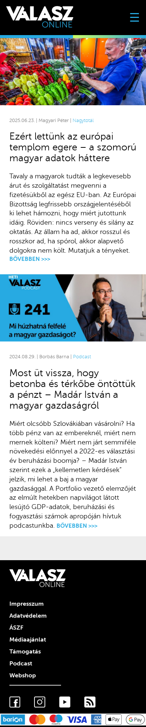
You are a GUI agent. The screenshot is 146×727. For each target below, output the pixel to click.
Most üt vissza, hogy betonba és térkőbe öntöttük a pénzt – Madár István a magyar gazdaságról (72, 389)
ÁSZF (16, 627)
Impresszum (26, 603)
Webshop (22, 675)
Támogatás (25, 651)
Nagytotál (83, 120)
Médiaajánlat (27, 639)
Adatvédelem (28, 615)
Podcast (82, 356)
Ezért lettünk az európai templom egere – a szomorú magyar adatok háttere (72, 147)
